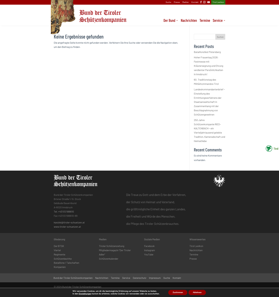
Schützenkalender (108, 258)
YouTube (148, 254)
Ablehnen (197, 292)
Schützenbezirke (63, 258)
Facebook (149, 245)
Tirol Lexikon (218, 2)
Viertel (57, 250)
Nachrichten (189, 21)
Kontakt (194, 2)
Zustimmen (178, 292)
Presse (177, 2)
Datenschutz (139, 278)
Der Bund (169, 21)
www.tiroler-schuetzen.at (67, 226)
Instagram (149, 250)
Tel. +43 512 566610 (64, 211)
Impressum (155, 278)
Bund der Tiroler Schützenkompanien (73, 278)
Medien (185, 2)
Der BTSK (59, 245)
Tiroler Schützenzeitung (111, 245)
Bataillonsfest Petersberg (207, 51)
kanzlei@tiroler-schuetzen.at (69, 222)
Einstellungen (85, 293)
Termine (205, 21)
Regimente (59, 254)
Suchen (220, 37)
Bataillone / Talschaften (66, 262)
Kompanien (60, 266)
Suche (168, 2)
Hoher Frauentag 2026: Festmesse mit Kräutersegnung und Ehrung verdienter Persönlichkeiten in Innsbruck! (208, 66)
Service (218, 21)
